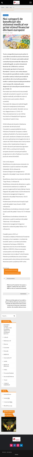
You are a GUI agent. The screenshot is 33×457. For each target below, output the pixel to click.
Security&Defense (9, 376)
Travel (5, 380)
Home (16, 454)
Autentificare (7, 394)
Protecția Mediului (9, 373)
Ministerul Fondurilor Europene (12, 273)
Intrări (7, 398)
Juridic (5, 361)
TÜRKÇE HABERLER (7, 384)
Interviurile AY (8, 358)
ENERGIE (6, 354)
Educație (6, 351)
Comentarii (8, 402)
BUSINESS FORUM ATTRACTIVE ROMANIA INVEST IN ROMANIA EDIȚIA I (8, 329)
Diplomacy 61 (7, 340)
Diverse (6, 344)
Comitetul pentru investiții (11, 270)
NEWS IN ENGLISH (6, 365)
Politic (5, 369)
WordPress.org (8, 405)
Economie (5, 15)
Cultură (6, 337)
